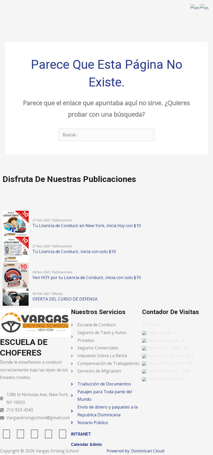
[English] (195, 7)
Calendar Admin (86, 444)
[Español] (204, 7)
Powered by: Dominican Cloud (135, 451)
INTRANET (81, 434)
